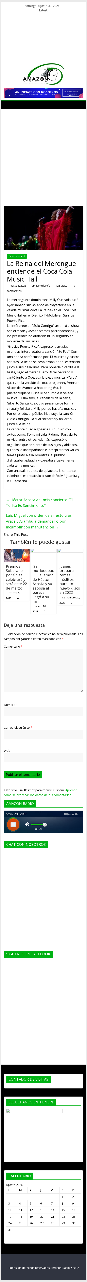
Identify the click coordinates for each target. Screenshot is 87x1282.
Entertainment (17, 256)
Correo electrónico (18, 727)
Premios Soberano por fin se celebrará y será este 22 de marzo (16, 577)
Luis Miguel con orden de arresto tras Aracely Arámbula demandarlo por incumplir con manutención (39, 521)
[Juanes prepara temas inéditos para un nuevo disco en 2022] (70, 551)
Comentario (13, 646)
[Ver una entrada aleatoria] (79, 105)
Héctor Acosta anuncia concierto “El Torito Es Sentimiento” (39, 502)
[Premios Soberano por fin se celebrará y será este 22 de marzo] (17, 551)
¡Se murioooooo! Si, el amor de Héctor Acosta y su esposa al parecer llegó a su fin (43, 584)
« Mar (10, 1239)
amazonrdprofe (41, 285)
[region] (43, 92)
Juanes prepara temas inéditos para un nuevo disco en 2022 (69, 579)
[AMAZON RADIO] (8, 105)
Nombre (11, 705)
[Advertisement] (43, 154)
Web (7, 750)
